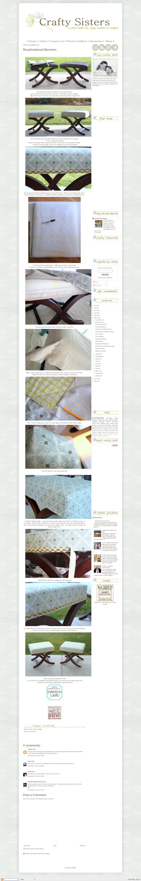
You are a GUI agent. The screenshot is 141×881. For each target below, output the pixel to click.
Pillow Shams (99, 341)
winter (104, 434)
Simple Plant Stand (100, 339)
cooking (110, 420)
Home (55, 846)
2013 (95, 313)
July (96, 361)
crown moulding (103, 428)
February (98, 373)
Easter (116, 420)
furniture (115, 427)
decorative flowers (104, 421)
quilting (99, 432)
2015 (95, 308)
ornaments (115, 421)
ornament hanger (113, 430)
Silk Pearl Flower (100, 348)
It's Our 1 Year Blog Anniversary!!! (107, 566)
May (96, 366)
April (96, 368)
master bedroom (67, 92)
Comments (98, 285)
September (98, 356)
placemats (94, 434)
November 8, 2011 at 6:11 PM (36, 755)
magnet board (95, 430)
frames (109, 428)
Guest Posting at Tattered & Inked (104, 331)
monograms (105, 435)
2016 (95, 305)
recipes (94, 420)
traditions (94, 427)
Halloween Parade (100, 351)
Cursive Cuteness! (108, 220)
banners (100, 427)
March (97, 371)
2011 (95, 318)
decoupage (108, 425)
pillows (94, 429)
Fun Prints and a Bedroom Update (104, 346)
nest (117, 432)
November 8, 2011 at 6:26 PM (36, 766)
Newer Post (27, 846)
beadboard (110, 434)
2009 (95, 381)
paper (111, 427)
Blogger (74, 868)
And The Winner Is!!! (101, 324)
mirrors (107, 427)
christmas (109, 418)
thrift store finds (106, 432)
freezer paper (114, 428)
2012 (95, 315)
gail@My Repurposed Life (35, 782)
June (97, 363)
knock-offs (101, 425)
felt (104, 427)
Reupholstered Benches (39, 49)
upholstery (115, 425)
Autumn (37, 193)
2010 (95, 379)
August (97, 359)
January (97, 376)
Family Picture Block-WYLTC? (103, 329)
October (97, 354)
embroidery (99, 435)
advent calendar (104, 430)
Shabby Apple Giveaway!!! (102, 521)
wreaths (94, 421)
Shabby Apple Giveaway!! (109, 555)
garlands (113, 432)
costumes (94, 435)
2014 (95, 310)
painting (102, 423)
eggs (107, 423)
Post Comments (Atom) (37, 849)
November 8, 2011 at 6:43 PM (36, 776)
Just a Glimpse (99, 336)
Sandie (30, 771)
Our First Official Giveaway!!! (110, 542)
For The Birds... (99, 334)
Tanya (29, 761)
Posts (96, 282)
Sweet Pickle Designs (100, 218)
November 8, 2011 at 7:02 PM (36, 790)
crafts (116, 418)
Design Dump (40, 143)
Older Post (82, 846)
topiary (100, 434)
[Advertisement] (107, 101)
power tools (95, 423)
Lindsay (30, 749)
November (98, 322)
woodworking (98, 418)
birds (97, 428)
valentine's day (102, 420)
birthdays (116, 434)
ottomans (94, 432)
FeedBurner (108, 277)
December (98, 320)
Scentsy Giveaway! (100, 327)
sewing (112, 423)
